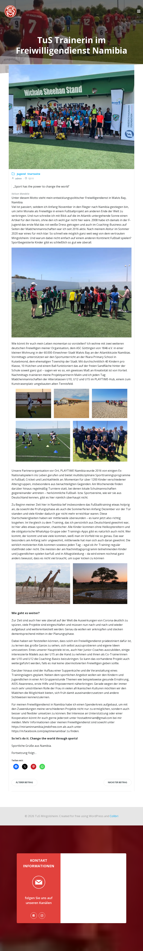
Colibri (114, 816)
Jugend (21, 174)
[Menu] (138, 11)
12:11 (31, 178)
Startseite (33, 174)
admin (18, 178)
